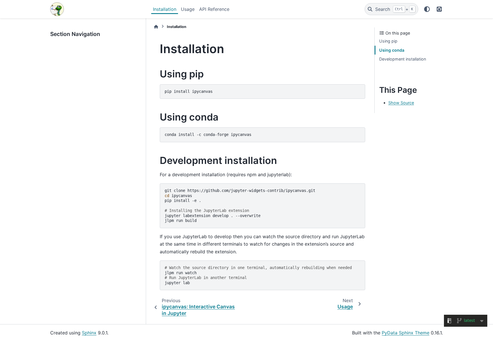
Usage (188, 9)
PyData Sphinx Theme (405, 333)
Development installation (402, 59)
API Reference (214, 9)
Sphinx (89, 333)
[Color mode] (427, 9)
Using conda (391, 50)
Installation (164, 9)
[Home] (156, 27)
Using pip (388, 41)
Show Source (401, 102)
